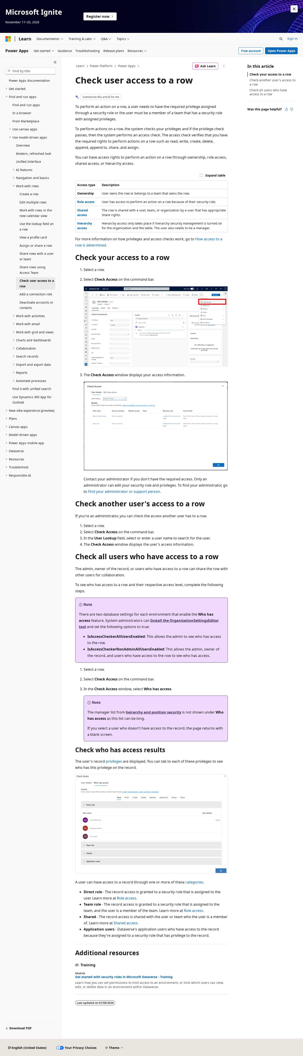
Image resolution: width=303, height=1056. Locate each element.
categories (194, 882)
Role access (126, 898)
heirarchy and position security (153, 712)
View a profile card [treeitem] (33, 237)
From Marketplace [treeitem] (25, 121)
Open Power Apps (281, 51)
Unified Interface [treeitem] (28, 161)
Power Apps (127, 66)
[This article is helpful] (286, 109)
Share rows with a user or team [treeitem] (37, 256)
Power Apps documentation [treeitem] (29, 80)
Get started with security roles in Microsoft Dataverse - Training (124, 977)
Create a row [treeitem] (29, 194)
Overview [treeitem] (23, 145)
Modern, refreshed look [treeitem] (33, 153)
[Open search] (281, 39)
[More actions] (224, 66)
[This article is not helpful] (291, 109)
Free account (251, 51)
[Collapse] (55, 62)
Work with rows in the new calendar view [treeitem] (36, 213)
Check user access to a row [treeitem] (37, 283)
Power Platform (101, 66)
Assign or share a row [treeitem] (36, 245)
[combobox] (30, 71)
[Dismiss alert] (294, 8)
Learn (80, 66)
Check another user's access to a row (272, 82)
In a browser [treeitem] (21, 113)
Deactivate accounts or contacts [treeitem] (36, 305)
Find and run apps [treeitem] (26, 105)
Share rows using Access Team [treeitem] (32, 270)
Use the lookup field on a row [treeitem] (37, 226)
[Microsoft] (8, 39)
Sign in (292, 38)
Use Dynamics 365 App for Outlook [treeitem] (31, 400)
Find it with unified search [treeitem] (31, 389)
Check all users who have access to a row (268, 92)
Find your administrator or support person (124, 491)
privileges (114, 761)
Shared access (126, 923)
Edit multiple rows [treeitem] (33, 202)
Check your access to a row (270, 74)
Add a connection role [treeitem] (36, 294)
